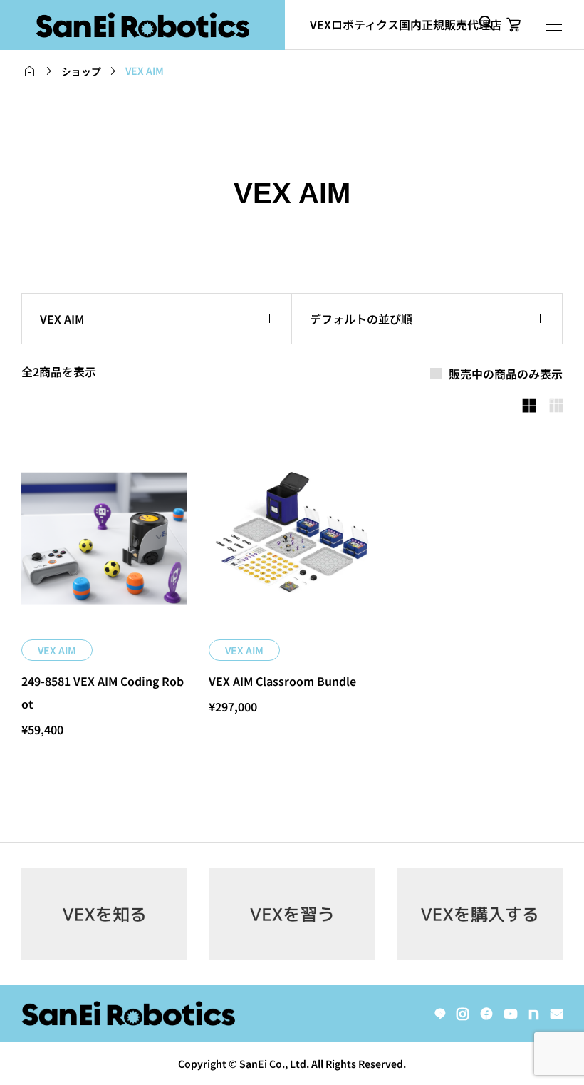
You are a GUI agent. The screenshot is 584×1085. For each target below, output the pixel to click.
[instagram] (463, 1013)
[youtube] (510, 1013)
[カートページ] (514, 25)
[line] (440, 1013)
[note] (534, 1013)
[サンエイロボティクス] (142, 25)
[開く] (554, 24)
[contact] (557, 1013)
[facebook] (486, 1014)
